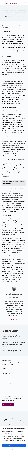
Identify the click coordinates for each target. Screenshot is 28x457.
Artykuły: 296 (14, 319)
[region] (14, 441)
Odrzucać (14, 453)
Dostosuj (14, 449)
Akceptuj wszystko (14, 445)
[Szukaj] (25, 2)
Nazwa (5, 368)
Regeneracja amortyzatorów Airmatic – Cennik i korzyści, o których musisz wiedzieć (13, 344)
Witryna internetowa (8, 378)
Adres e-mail (6, 373)
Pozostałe (20, 16)
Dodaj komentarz (8, 383)
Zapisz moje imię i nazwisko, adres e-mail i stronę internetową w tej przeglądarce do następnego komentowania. (12, 398)
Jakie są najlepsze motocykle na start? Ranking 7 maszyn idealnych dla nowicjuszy (13, 336)
